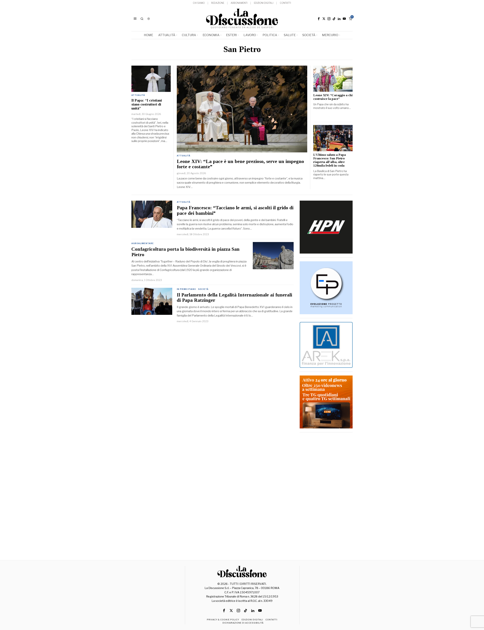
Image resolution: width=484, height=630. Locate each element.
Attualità (183, 155)
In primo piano (186, 289)
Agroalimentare (142, 243)
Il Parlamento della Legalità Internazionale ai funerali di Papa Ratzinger (234, 297)
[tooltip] (318, 18)
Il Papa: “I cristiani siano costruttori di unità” (146, 104)
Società (203, 289)
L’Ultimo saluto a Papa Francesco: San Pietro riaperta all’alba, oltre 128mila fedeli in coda (329, 160)
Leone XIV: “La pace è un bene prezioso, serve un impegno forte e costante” (240, 164)
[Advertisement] (326, 493)
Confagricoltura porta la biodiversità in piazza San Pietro (185, 252)
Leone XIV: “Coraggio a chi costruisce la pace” (333, 97)
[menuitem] (199, 3)
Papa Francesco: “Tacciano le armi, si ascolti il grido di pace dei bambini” (235, 210)
